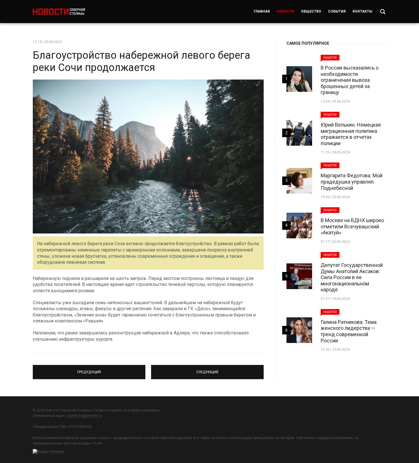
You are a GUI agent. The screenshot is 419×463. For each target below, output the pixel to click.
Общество (311, 11)
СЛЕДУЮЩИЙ (207, 369)
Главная (262, 11)
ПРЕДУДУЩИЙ (89, 369)
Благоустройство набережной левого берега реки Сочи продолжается (141, 61)
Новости (285, 11)
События (337, 11)
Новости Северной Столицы (59, 11)
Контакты (362, 11)
